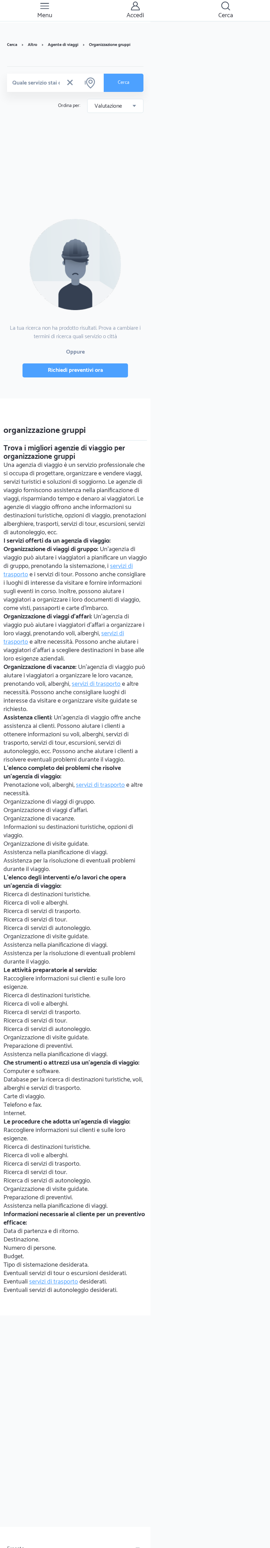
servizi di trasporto (96, 684)
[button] (70, 82)
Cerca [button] (123, 83)
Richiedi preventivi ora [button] (75, 370)
